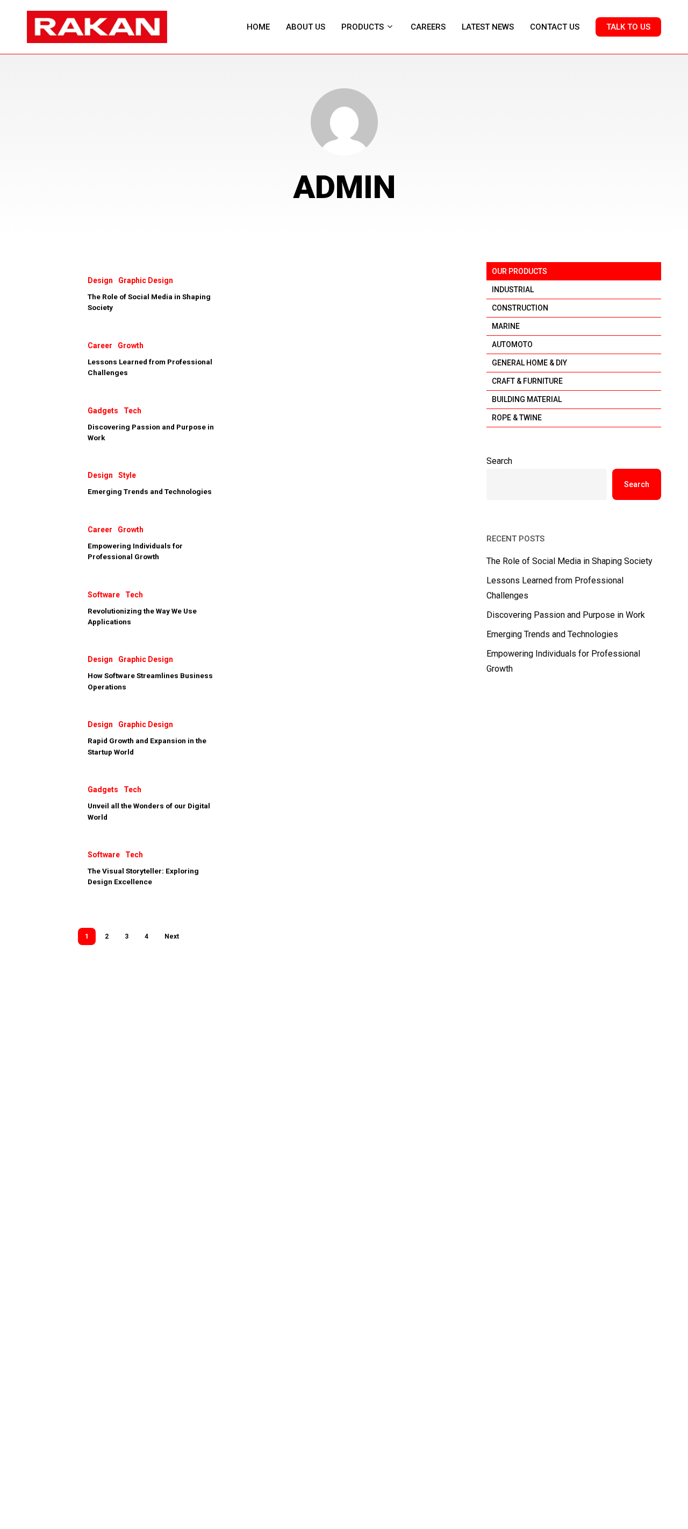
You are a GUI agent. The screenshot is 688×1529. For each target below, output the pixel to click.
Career (100, 345)
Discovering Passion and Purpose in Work (565, 615)
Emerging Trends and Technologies (150, 491)
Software (104, 594)
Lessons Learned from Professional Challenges (555, 588)
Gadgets (103, 410)
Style (127, 475)
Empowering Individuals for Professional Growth (563, 661)
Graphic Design (145, 280)
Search (499, 461)
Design (100, 280)
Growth (131, 345)
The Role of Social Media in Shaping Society (569, 561)
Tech (132, 410)
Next (171, 936)
